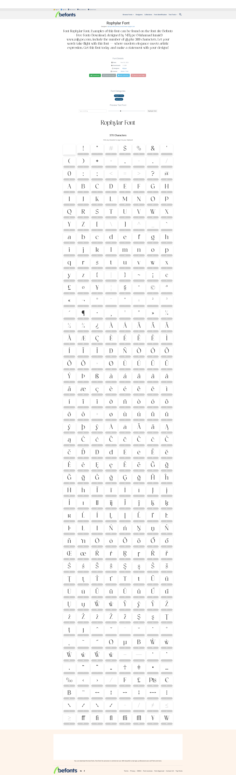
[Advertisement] (118, 747)
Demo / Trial (124, 71)
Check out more (110, 75)
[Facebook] (84, 771)
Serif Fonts (119, 99)
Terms (126, 771)
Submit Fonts (93, 9)
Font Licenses (148, 771)
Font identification (160, 15)
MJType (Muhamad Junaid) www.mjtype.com (121, 26)
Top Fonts (179, 771)
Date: (114, 62)
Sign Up (63, 9)
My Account (72, 9)
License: (114, 71)
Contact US (170, 771)
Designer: (116, 68)
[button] (180, 15)
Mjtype (124, 68)
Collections (148, 15)
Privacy (132, 771)
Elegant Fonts (119, 96)
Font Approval (159, 771)
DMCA (139, 771)
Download (95, 75)
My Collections (82, 9)
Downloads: (116, 65)
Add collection (124, 75)
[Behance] (81, 771)
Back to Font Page (139, 75)
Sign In (56, 9)
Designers (139, 15)
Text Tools (172, 15)
